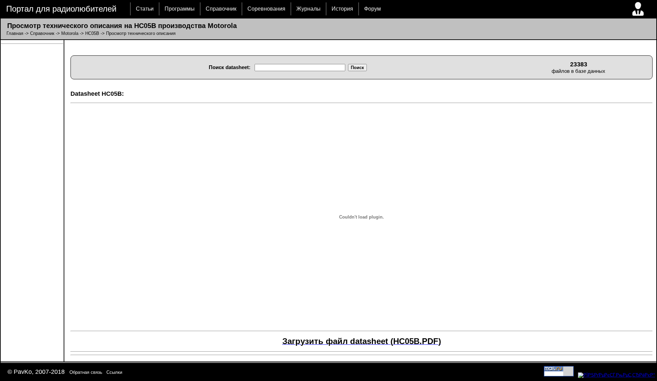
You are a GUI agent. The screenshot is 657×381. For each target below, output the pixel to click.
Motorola (69, 33)
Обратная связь (85, 372)
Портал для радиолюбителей (61, 8)
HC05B (92, 33)
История (342, 9)
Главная (15, 33)
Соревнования (266, 9)
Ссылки (114, 372)
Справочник (221, 9)
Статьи (145, 9)
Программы (180, 9)
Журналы (308, 9)
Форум (372, 9)
